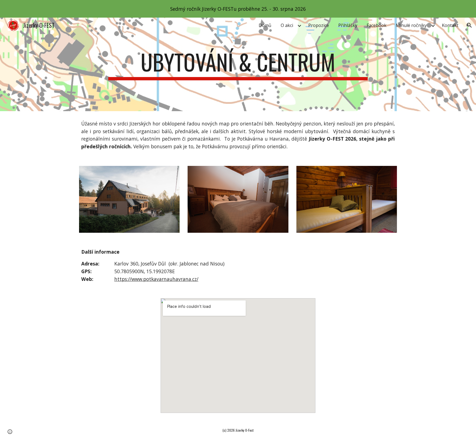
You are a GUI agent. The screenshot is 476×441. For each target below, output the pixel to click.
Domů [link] (265, 25)
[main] (238, 64)
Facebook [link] (376, 25)
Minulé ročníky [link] (411, 25)
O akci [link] (287, 25)
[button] (469, 25)
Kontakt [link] (450, 25)
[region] (238, 9)
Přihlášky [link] (347, 25)
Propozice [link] (318, 25)
